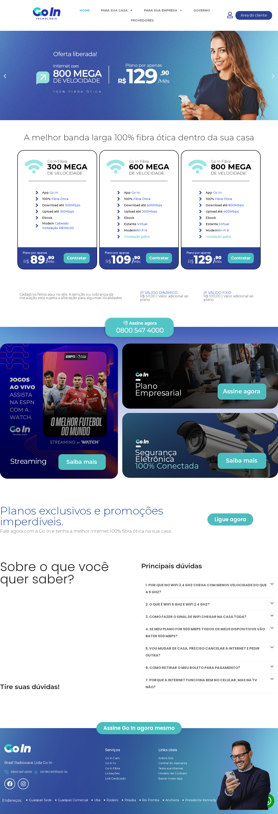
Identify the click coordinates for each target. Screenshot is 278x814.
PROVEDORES (142, 20)
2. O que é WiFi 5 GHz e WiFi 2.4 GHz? (178, 604)
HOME (85, 10)
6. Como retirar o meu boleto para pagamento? (193, 667)
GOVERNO (202, 10)
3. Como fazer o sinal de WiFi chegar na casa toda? (196, 616)
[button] (5, 76)
